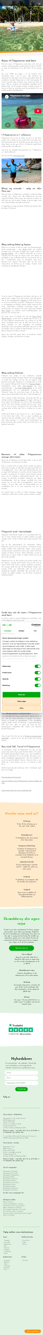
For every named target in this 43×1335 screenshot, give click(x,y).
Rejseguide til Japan (9, 1186)
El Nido (38, 378)
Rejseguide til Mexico (9, 1180)
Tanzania (25, 1260)
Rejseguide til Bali (8, 1177)
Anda (25, 249)
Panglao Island (7, 253)
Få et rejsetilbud (32, 1331)
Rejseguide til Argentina (10, 1188)
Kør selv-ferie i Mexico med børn (13, 1211)
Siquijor (23, 300)
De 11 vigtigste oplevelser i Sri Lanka (14, 1209)
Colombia (7, 1266)
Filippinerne (7, 1244)
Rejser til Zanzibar (9, 1215)
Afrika (24, 1257)
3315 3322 (11, 1122)
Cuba (24, 1242)
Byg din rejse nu (22, 948)
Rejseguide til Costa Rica (11, 1182)
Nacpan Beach (34, 384)
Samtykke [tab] (7, 631)
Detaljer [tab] (21, 631)
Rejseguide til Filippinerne (11, 1175)
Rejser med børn (8, 1202)
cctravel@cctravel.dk (14, 1124)
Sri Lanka (7, 1242)
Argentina (7, 1260)
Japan (6, 1253)
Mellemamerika (27, 1237)
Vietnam (6, 1248)
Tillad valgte (21, 701)
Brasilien (6, 1262)
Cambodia (7, 1251)
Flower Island (20, 400)
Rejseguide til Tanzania (10, 1190)
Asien (5, 1237)
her (20, 959)
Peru (5, 1269)
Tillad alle (21, 695)
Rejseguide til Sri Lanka (10, 1173)
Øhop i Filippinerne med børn (12, 1207)
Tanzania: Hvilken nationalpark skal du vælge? (17, 1213)
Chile (5, 1264)
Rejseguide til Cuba (9, 1184)
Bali (5, 1246)
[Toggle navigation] (39, 5)
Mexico (24, 1244)
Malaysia (7, 1249)
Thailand (7, 1240)
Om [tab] (35, 631)
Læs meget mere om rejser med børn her (16, 790)
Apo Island (6, 311)
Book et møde (8, 1130)
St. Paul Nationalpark (23, 388)
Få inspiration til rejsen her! (11, 777)
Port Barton (28, 386)
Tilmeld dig (21, 1089)
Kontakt (35, 6)
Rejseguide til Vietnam (10, 1179)
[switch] (38, 672)
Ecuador (6, 1268)
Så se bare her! (18, 156)
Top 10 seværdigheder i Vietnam (13, 1204)
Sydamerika (7, 1257)
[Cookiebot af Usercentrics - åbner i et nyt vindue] (31, 625)
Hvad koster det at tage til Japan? (14, 1206)
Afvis (21, 708)
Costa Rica (26, 1240)
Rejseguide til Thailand (10, 1171)
